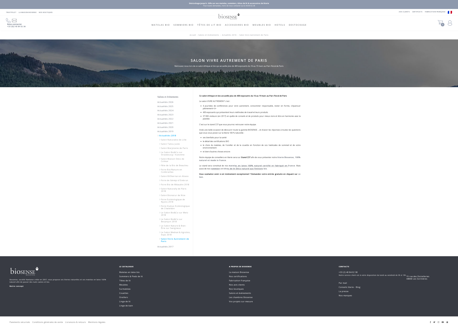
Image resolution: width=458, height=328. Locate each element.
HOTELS (280, 25)
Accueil (193, 35)
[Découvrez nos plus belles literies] (438, 322)
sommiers (216, 168)
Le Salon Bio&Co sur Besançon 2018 (171, 220)
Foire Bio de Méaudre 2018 (175, 184)
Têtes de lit (125, 280)
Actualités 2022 (165, 119)
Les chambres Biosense (241, 297)
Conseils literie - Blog (349, 287)
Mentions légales (96, 322)
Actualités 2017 (165, 246)
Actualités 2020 (165, 127)
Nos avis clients (237, 284)
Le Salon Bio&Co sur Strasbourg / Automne (173, 153)
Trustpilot (11, 12)
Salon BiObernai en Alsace (175, 176)
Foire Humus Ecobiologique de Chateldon (175, 207)
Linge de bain (126, 305)
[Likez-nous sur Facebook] (430, 322)
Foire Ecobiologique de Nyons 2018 (173, 200)
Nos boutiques (46, 12)
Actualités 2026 (165, 102)
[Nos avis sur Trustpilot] (447, 322)
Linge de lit (124, 301)
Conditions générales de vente (47, 322)
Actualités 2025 (165, 106)
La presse (344, 291)
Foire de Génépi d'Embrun (174, 180)
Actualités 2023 (165, 114)
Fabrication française (239, 280)
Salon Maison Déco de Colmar (172, 160)
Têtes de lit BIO (209, 25)
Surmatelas (125, 289)
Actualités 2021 (165, 123)
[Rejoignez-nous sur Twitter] (434, 322)
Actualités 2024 (165, 110)
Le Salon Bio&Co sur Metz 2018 (174, 213)
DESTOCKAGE (298, 25)
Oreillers (123, 297)
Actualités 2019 (165, 131)
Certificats (417, 12)
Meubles (123, 284)
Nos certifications (238, 276)
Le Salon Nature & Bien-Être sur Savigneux (173, 227)
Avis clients (404, 12)
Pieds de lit (137, 276)
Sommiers (124, 276)
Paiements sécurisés (20, 322)
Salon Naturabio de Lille (174, 140)
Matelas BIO (160, 25)
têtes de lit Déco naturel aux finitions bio (245, 168)
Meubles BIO (261, 25)
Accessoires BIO (237, 25)
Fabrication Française (435, 12)
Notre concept (17, 286)
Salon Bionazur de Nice (173, 195)
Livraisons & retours (75, 322)
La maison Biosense (27, 12)
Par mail (343, 283)
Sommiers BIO (183, 25)
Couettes (123, 293)
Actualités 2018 (229, 35)
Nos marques (345, 295)
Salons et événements (208, 35)
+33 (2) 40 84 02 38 (348, 272)
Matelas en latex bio (129, 272)
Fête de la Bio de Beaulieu (174, 165)
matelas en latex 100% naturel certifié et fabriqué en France (262, 165)
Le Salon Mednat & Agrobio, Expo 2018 (175, 233)
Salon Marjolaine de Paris (174, 148)
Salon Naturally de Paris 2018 (174, 190)
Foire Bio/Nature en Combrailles (171, 170)
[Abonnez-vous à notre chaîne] (443, 322)
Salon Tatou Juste (170, 144)
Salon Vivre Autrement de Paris (253, 35)
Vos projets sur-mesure (241, 301)
